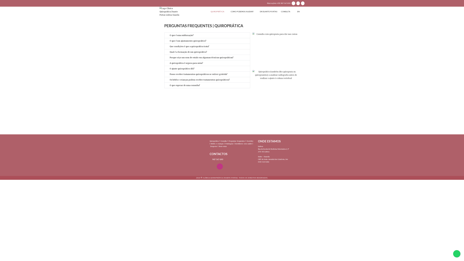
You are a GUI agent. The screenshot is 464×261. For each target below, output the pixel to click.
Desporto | (214, 146)
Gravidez (250, 141)
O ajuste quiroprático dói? (182, 69)
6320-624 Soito (263, 162)
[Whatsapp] (227, 166)
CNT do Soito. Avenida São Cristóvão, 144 (273, 159)
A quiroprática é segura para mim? (186, 63)
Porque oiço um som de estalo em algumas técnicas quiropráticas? (201, 57)
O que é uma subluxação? (182, 35)
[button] (207, 35)
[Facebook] (213, 166)
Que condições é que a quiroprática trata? (189, 46)
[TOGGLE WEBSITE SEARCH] (303, 11)
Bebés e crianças (217, 144)
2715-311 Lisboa (263, 152)
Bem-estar (223, 146)
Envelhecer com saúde (243, 144)
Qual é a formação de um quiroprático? (188, 52)
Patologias (229, 144)
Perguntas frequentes (237, 141)
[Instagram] (220, 166)
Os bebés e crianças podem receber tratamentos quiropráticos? (200, 80)
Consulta (224, 141)
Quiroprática (214, 141)
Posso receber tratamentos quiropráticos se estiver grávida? (198, 74)
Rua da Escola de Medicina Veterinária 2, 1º (273, 149)
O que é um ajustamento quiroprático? (188, 41)
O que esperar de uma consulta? (185, 85)
